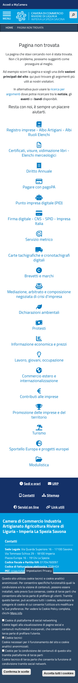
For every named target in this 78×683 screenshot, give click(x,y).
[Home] (40, 16)
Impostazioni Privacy (39, 570)
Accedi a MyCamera (15, 4)
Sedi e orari (32, 483)
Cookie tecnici (13, 637)
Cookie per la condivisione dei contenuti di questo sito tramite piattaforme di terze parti (36, 652)
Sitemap (53, 495)
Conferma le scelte (16, 671)
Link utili (57, 507)
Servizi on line (28, 507)
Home (9, 27)
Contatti (28, 495)
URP (55, 483)
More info (16, 613)
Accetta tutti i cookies (58, 673)
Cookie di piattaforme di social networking (31, 620)
